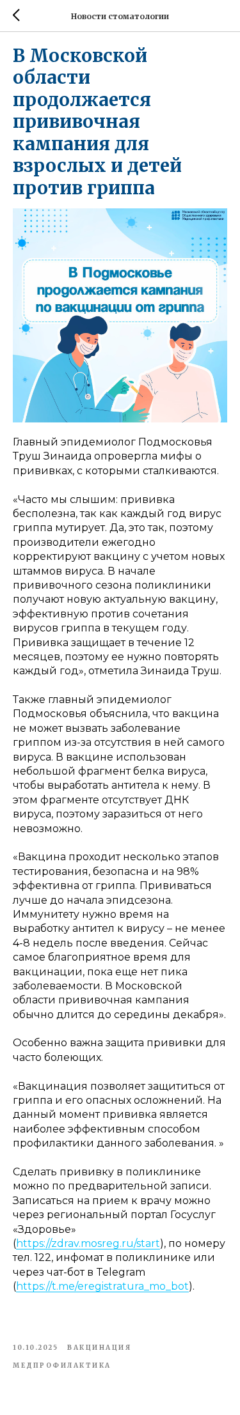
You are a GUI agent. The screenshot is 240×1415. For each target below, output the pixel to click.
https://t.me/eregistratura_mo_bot (102, 1286)
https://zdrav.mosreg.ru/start (88, 1243)
